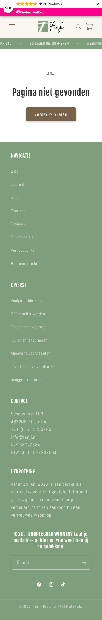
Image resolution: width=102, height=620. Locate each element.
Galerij (16, 197)
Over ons (18, 211)
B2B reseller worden (28, 314)
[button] (11, 26)
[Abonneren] (84, 563)
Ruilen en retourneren (29, 340)
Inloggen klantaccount (30, 379)
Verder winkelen (51, 114)
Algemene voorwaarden (30, 353)
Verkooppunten (24, 250)
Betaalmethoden (25, 263)
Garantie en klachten (29, 327)
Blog (14, 171)
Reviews (18, 224)
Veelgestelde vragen (28, 300)
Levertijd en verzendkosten (34, 366)
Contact (18, 184)
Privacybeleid (22, 237)
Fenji (36, 606)
